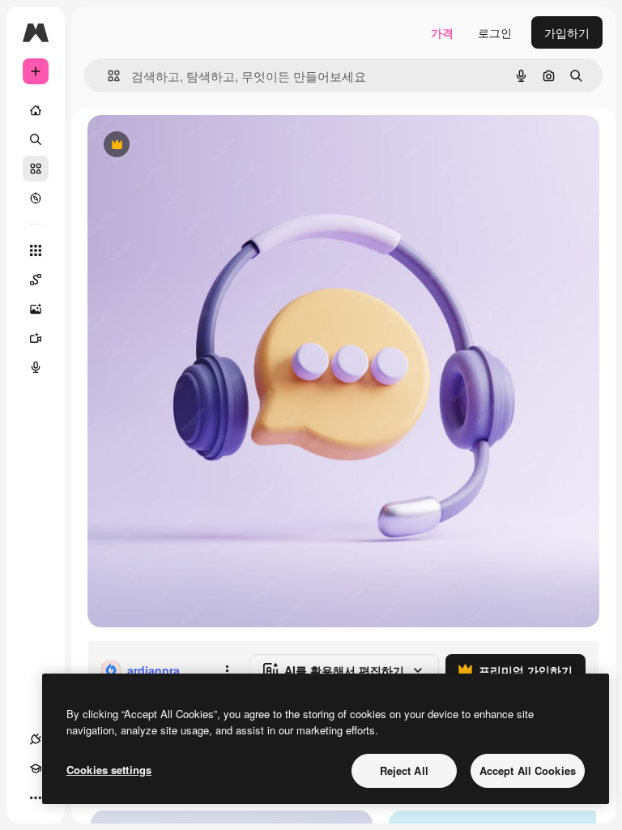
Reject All (404, 770)
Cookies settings (108, 769)
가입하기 (567, 32)
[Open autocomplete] (107, 76)
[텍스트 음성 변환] (36, 367)
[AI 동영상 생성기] (36, 338)
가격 (442, 32)
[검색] (36, 139)
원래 (180, 145)
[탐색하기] (36, 198)
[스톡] (36, 169)
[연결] (36, 739)
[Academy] (36, 768)
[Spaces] (36, 280)
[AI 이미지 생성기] (36, 309)
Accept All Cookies (527, 770)
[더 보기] (36, 798)
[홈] (36, 110)
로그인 (495, 32)
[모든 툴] (36, 250)
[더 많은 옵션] (227, 670)
